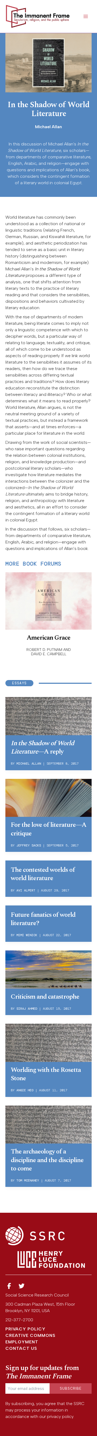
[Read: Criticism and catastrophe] (48, 969)
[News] (9, 1286)
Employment (21, 1341)
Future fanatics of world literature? (43, 919)
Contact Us (21, 1348)
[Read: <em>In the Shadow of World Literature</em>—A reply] (48, 715)
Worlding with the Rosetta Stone (46, 1074)
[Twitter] (22, 1286)
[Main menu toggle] (86, 16)
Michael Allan (28, 763)
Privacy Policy (25, 1329)
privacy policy (60, 1416)
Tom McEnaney (27, 1180)
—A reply (42, 747)
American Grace (48, 638)
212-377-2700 (19, 1319)
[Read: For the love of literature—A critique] (48, 797)
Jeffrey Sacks (28, 845)
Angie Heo (24, 1090)
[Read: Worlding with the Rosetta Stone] (48, 1042)
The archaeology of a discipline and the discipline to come (47, 1160)
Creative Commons (30, 1335)
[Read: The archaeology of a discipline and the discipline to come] (48, 1124)
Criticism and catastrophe (45, 997)
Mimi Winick (26, 935)
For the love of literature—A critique (48, 829)
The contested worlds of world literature (43, 874)
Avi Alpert (25, 890)
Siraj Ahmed (26, 1008)
